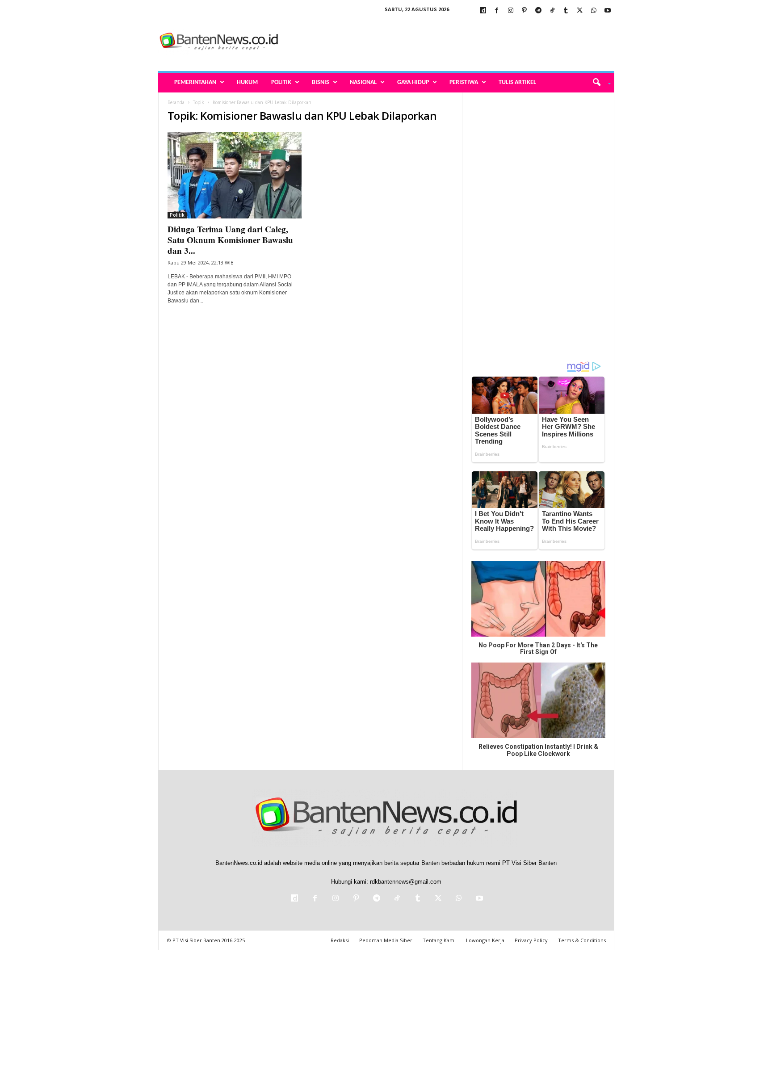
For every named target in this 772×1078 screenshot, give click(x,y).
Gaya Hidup (413, 82)
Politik (281, 82)
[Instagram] (510, 10)
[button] (598, 82)
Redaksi (340, 940)
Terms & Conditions (582, 940)
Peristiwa (463, 82)
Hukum (247, 82)
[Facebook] (496, 10)
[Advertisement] (451, 42)
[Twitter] (580, 10)
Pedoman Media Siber (385, 940)
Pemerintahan (195, 82)
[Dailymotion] (483, 10)
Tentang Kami (439, 940)
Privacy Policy (531, 940)
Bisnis (320, 82)
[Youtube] (607, 10)
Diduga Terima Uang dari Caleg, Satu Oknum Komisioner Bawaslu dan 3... (230, 239)
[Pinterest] (524, 10)
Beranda (176, 102)
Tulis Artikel (517, 82)
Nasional (363, 82)
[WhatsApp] (593, 10)
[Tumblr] (566, 10)
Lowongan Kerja (485, 940)
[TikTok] (552, 10)
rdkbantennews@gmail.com (405, 881)
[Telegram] (538, 10)
